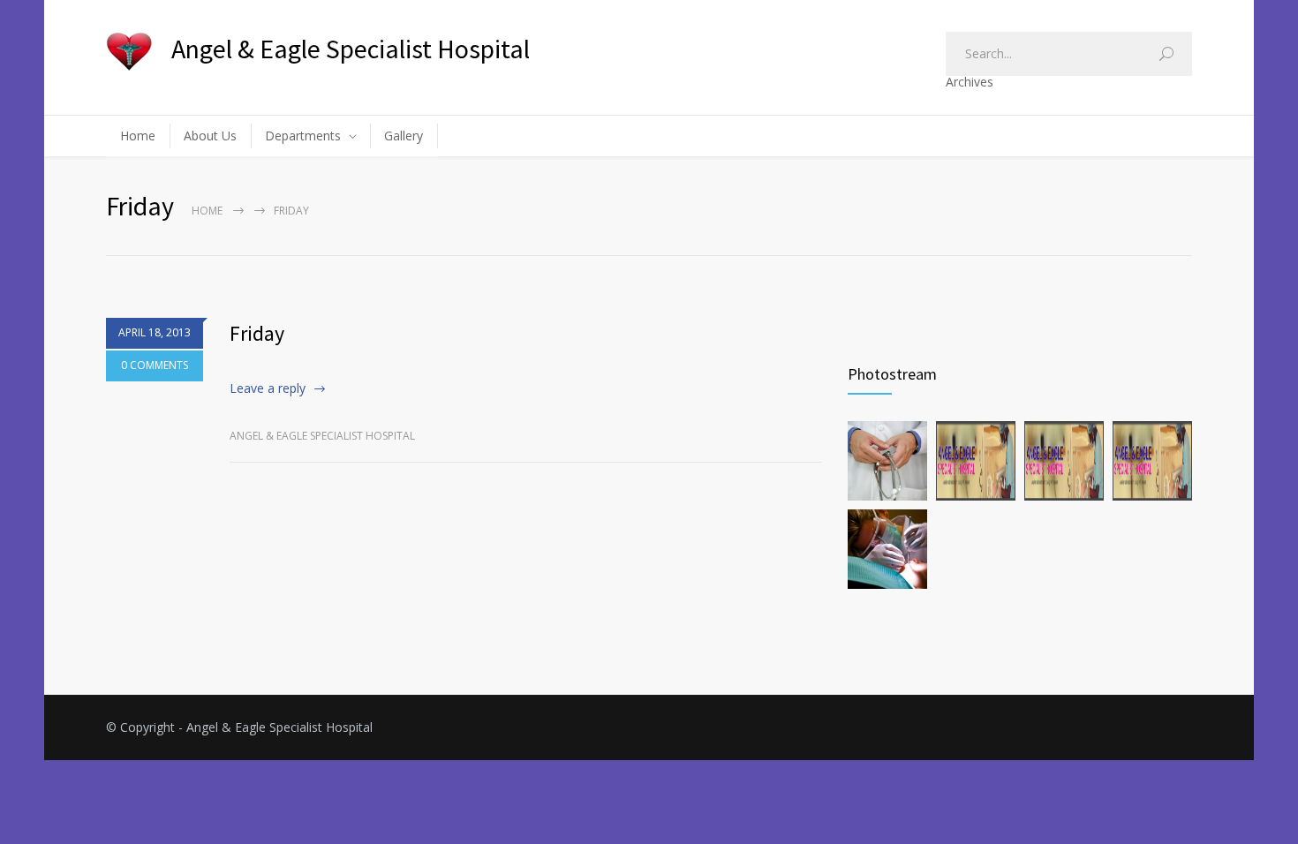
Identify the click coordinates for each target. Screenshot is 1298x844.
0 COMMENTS (154, 365)
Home (137, 135)
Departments (303, 135)
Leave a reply (268, 388)
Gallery (403, 135)
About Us (210, 135)
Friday (257, 333)
